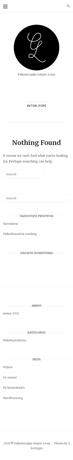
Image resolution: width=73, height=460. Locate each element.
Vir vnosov (10, 377)
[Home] (36, 69)
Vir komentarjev (14, 387)
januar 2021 (11, 313)
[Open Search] (68, 6)
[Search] (35, 176)
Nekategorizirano (14, 340)
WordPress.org (13, 398)
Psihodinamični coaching (20, 234)
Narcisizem (10, 224)
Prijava (7, 367)
